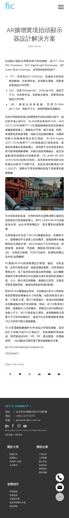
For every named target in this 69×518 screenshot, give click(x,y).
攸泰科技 (43, 465)
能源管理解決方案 (18, 502)
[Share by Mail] (59, 374)
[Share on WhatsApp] (29, 374)
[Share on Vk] (49, 374)
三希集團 (43, 457)
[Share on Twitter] (20, 374)
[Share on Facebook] (10, 374)
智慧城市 (13, 484)
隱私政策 (18, 434)
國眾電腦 (43, 472)
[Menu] (59, 7)
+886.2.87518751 (26, 415)
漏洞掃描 (14, 506)
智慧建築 (14, 491)
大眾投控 (43, 454)
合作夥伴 (14, 465)
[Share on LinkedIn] (39, 374)
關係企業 (42, 446)
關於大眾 (13, 446)
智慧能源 (14, 495)
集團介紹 (14, 454)
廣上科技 (43, 461)
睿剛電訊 (43, 468)
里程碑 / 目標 (15, 461)
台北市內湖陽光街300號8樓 (31, 411)
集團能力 (14, 457)
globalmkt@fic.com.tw (28, 420)
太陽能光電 (15, 498)
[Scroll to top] (60, 497)
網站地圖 (9, 434)
